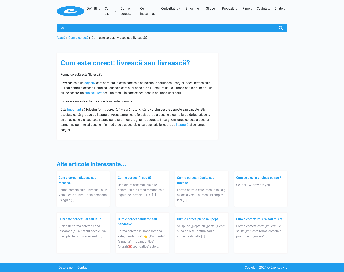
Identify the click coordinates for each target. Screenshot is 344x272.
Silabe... (211, 8)
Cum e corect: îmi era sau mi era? (260, 219)
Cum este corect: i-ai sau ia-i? (80, 219)
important (74, 109)
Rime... (247, 8)
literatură (182, 125)
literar (100, 93)
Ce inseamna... (148, 11)
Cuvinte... (263, 8)
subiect (90, 93)
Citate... (280, 8)
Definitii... (93, 8)
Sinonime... (193, 8)
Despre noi (66, 267)
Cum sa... (108, 11)
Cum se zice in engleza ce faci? (258, 178)
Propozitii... (230, 8)
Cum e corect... (126, 11)
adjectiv (89, 83)
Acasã (61, 38)
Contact (82, 267)
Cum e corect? (78, 38)
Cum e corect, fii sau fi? (134, 178)
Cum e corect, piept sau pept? (198, 219)
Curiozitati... (169, 8)
